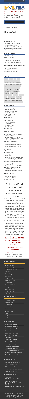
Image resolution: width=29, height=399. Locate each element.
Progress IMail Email (11, 96)
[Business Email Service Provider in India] (14, 8)
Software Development (11, 339)
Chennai (18, 79)
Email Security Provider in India (12, 137)
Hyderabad (7, 86)
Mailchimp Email (9, 306)
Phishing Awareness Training (12, 59)
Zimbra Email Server (13, 102)
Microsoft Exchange (16, 91)
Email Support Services (10, 56)
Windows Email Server (10, 177)
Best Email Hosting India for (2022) (13, 165)
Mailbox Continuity (9, 57)
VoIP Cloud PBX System (11, 68)
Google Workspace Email (17, 84)
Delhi (12, 80)
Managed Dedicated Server (12, 333)
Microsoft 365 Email (8, 91)
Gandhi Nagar (18, 82)
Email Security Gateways (11, 45)
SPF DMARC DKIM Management (13, 62)
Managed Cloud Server (11, 335)
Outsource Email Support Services (13, 170)
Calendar (6, 79)
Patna (6, 96)
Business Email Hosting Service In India (14, 161)
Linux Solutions (9, 337)
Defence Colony (7, 80)
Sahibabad (13, 98)
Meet (18, 89)
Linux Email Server (9, 179)
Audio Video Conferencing (11, 71)
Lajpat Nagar (7, 89)
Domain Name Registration (12, 348)
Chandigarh (11, 79)
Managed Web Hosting (11, 324)
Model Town (7, 93)
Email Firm (7, 393)
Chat (15, 79)
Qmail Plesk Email (19, 96)
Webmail (13, 100)
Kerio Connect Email (10, 119)
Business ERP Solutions (11, 341)
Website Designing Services (12, 346)
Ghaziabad (6, 84)
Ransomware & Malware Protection (13, 48)
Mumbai (11, 93)
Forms (13, 82)
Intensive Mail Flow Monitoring (12, 60)
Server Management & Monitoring (13, 354)
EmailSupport (8, 154)
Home (7, 27)
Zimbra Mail (8, 149)
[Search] (24, 1)
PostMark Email (9, 309)
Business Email (9, 152)
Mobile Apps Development (11, 344)
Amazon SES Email (10, 300)
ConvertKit (7, 315)
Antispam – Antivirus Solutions (12, 43)
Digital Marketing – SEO (11, 328)
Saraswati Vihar (18, 98)
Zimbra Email (7, 102)
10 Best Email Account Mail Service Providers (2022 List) (13, 168)
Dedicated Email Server (11, 176)
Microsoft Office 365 (10, 160)
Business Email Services (11, 326)
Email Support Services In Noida (13, 144)
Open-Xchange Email (10, 114)
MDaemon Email (13, 89)
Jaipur (20, 86)
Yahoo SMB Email (19, 100)
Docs (15, 80)
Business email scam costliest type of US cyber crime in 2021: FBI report (14, 158)
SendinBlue (8, 313)
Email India (8, 155)
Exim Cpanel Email (8, 82)
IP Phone (7, 69)
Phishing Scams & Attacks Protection (14, 46)
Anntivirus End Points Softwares (13, 352)
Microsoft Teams (9, 72)
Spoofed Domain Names (11, 50)
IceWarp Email (12, 86)
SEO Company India (17, 396)
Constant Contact (9, 311)
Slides (9, 100)
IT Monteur (17, 398)
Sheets (6, 100)
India (16, 86)
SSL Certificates (9, 331)
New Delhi (15, 93)
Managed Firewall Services (12, 350)
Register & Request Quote (13, 16)
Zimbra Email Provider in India (12, 143)
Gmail (11, 84)
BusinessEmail (8, 150)
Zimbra (7, 147)
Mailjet (6, 317)
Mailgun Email (8, 304)
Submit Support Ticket (12, 18)
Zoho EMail (20, 102)
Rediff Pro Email (7, 98)
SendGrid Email (9, 302)
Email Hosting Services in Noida (13, 146)
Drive (18, 80)
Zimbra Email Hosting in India (12, 141)
